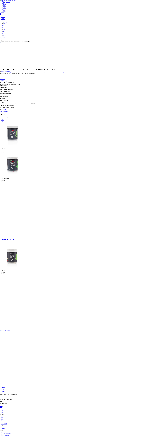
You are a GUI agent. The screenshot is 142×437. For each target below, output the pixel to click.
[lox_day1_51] (63, 72)
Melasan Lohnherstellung (4, 424)
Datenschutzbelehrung (4, 432)
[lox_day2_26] (33, 72)
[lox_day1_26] (6, 72)
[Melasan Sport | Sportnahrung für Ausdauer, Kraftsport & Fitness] (8, 0)
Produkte (2, 3)
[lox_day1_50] (44, 72)
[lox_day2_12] (29, 72)
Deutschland (5, 22)
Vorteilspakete (4, 32)
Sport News (4, 11)
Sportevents (8, 71)
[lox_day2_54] (55, 72)
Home (2, 38)
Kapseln (4, 5)
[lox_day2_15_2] (2, 72)
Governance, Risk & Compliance (5, 435)
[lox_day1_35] (14, 72)
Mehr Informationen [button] (2, 79)
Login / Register (2, 37)
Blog (2, 9)
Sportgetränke (4, 4)
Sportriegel (4, 6)
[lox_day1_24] (67, 72)
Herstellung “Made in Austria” (6, 2)
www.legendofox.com (2, 110)
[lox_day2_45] (48, 72)
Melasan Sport (2, 71)
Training (4, 10)
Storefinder (2, 12)
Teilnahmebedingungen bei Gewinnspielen (6, 433)
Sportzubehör (4, 8)
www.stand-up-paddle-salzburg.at (4, 111)
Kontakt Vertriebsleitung (4, 423)
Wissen (4, 26)
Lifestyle (2, 119)
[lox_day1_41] (18, 72)
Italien (4, 23)
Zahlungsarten (3, 428)
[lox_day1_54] (40, 72)
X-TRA (4, 7)
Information (2, 1)
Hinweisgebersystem (3, 434)
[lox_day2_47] (52, 72)
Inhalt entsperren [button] (2, 80)
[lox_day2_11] (25, 72)
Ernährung (4, 34)
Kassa (4, 37)
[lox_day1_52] (59, 72)
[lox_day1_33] (10, 72)
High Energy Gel (5, 30)
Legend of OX (4, 109)
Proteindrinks (4, 28)
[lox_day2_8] (21, 72)
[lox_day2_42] (36, 72)
